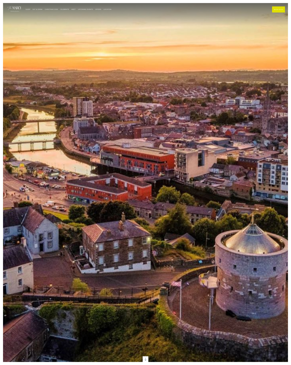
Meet (73, 9)
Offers (98, 9)
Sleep (28, 9)
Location (107, 9)
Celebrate (64, 9)
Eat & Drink (38, 9)
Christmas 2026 (51, 9)
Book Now (278, 9)
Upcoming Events (85, 9)
